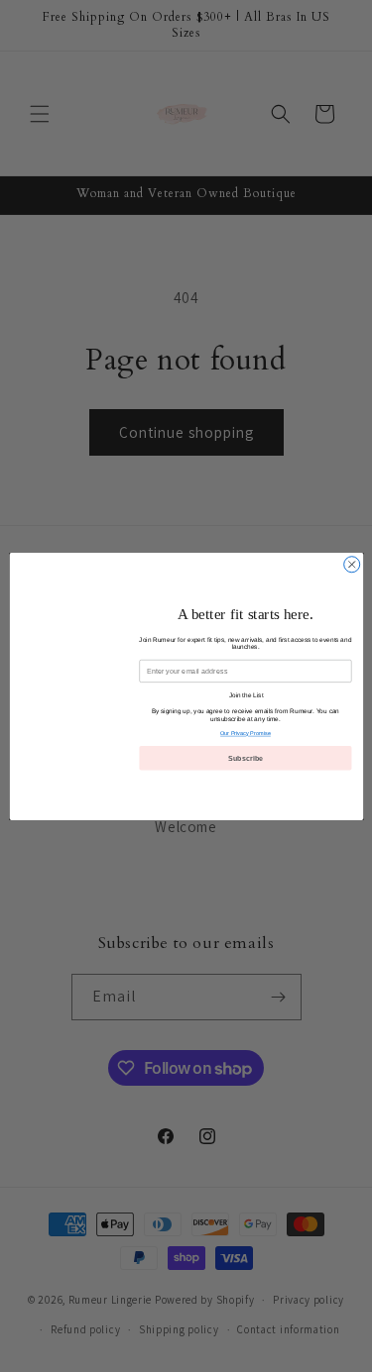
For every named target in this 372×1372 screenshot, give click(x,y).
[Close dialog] (351, 564)
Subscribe (245, 758)
